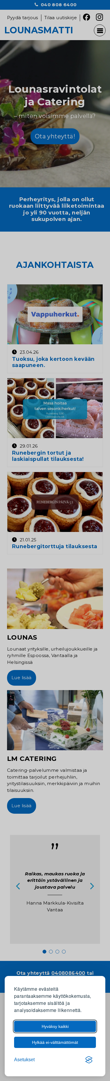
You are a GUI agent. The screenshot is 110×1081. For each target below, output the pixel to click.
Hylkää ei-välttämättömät (55, 1042)
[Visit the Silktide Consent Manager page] (89, 1060)
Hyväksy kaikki (55, 1026)
